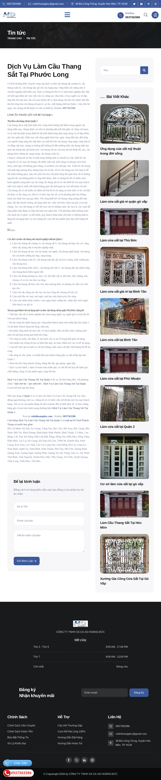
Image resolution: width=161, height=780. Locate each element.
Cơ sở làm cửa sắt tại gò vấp (121, 484)
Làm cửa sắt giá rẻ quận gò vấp (123, 201)
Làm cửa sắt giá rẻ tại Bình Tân (123, 291)
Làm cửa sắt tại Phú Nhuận (120, 378)
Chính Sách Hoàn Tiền (20, 731)
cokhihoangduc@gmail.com (48, 4)
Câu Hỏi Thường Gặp (70, 725)
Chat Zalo (20, 763)
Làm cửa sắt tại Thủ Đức (118, 240)
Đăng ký (139, 692)
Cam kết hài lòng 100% (71, 731)
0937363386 (14, 4)
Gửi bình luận (25, 561)
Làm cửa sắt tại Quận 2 (117, 426)
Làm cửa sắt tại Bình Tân (118, 340)
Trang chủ (14, 38)
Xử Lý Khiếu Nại (16, 743)
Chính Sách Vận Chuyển (21, 725)
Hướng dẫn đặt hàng (70, 737)
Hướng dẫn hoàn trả (70, 743)
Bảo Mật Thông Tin (18, 737)
